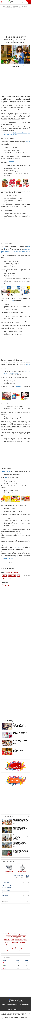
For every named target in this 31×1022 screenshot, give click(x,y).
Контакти (18, 1006)
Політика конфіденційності (12, 1004)
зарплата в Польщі (13, 950)
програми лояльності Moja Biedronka (17, 372)
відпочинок (9, 945)
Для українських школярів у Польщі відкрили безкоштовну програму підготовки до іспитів (20, 836)
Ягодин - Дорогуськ (6, 879)
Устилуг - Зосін (5, 882)
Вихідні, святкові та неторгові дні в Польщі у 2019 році (17, 133)
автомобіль (22, 942)
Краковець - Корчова (6, 892)
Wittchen (17, 547)
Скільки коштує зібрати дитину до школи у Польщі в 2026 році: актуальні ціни (20, 851)
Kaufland (11, 161)
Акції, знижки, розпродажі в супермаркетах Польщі (15, 557)
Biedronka (18, 386)
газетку (28, 141)
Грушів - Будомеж (6, 890)
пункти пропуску (14, 942)
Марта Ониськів (9, 568)
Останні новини (8, 816)
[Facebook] (2, 585)
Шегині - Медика (5, 895)
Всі (28, 816)
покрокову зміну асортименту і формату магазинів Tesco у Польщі (15, 251)
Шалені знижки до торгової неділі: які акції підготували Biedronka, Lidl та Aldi (20, 828)
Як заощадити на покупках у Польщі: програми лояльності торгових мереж (20, 734)
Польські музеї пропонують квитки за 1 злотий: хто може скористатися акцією (20, 843)
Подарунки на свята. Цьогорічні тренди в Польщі (19, 750)
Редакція (13, 1006)
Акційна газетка (5, 471)
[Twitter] (5, 585)
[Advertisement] (15, 21)
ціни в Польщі (9, 572)
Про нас (3, 1004)
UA (29, 2)
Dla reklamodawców (24, 1004)
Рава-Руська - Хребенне (7, 887)
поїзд (25, 939)
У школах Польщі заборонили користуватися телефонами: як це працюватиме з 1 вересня (20, 820)
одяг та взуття (11, 948)
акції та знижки (12, 575)
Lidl (6, 477)
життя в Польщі (8, 933)
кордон (14, 936)
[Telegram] (8, 585)
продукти (17, 945)
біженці (22, 945)
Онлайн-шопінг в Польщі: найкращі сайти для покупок (20, 742)
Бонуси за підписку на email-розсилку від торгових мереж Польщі (19, 725)
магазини (16, 572)
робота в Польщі (21, 936)
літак (13, 939)
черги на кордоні (20, 948)
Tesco (12, 300)
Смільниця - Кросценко (7, 898)
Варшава (21, 950)
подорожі (8, 936)
